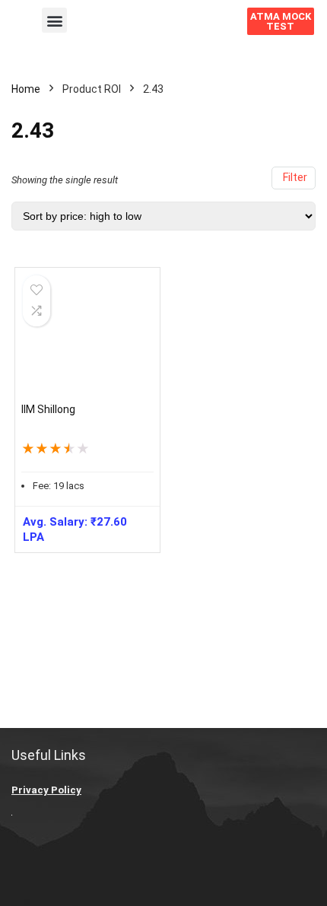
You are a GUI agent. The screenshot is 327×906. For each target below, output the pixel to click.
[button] (54, 20)
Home (25, 89)
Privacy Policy (46, 790)
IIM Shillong (48, 409)
